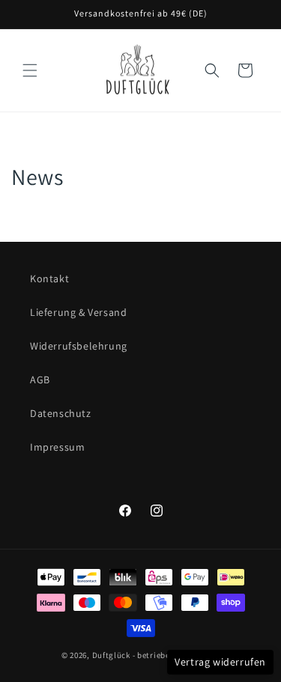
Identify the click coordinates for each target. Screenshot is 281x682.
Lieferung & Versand (78, 312)
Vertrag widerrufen (220, 662)
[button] (29, 70)
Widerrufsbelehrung (78, 346)
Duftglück (111, 655)
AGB (40, 379)
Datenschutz (60, 413)
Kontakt (49, 278)
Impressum (57, 447)
